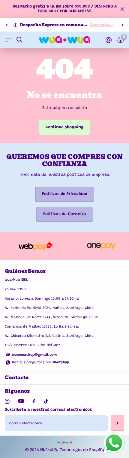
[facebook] (34, 401)
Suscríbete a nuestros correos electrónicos (48, 410)
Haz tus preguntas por (40, 362)
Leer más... (101, 25)
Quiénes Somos (25, 271)
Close (122, 9)
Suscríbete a (117, 422)
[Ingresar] (108, 40)
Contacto (16, 377)
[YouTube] (21, 401)
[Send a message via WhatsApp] (114, 443)
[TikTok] (46, 401)
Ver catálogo (8, 39)
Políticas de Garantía (64, 214)
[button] (6, 25)
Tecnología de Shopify (82, 450)
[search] (19, 40)
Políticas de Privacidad (64, 194)
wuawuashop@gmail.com (34, 355)
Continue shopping (65, 127)
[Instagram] (7, 401)
